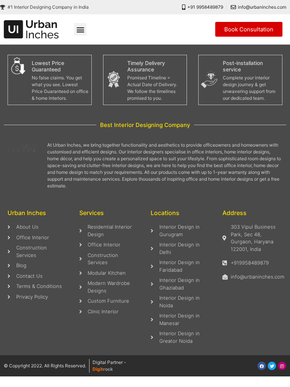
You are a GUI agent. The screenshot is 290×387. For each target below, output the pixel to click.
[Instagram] (282, 366)
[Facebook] (262, 366)
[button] (80, 29)
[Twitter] (272, 366)
